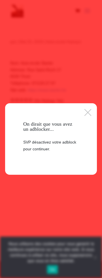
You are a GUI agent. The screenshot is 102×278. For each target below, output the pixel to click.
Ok (52, 269)
